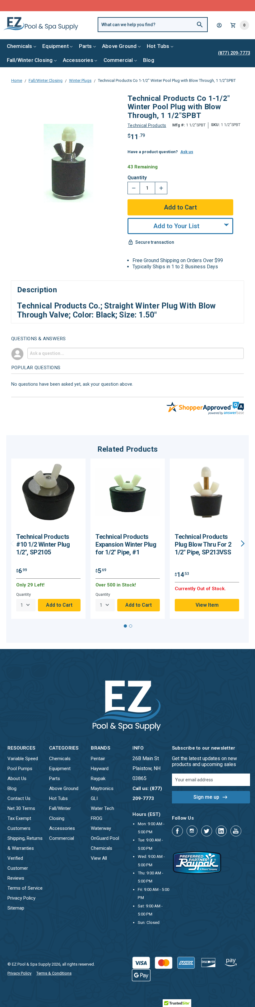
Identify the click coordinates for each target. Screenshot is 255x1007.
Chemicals (19, 46)
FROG (96, 818)
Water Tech (102, 808)
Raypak (98, 778)
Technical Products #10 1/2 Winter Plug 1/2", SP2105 (43, 544)
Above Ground (119, 46)
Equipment (55, 46)
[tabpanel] (48, 539)
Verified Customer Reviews (17, 868)
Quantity (137, 178)
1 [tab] (125, 626)
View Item (207, 605)
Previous (12, 543)
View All (99, 858)
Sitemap (15, 908)
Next (243, 543)
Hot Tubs (158, 46)
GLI (94, 798)
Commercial (118, 60)
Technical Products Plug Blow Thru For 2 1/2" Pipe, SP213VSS (203, 544)
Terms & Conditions (54, 973)
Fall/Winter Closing (30, 60)
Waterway (101, 828)
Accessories (78, 60)
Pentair (98, 758)
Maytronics (102, 788)
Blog (148, 60)
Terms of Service (25, 888)
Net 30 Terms (21, 808)
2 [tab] (130, 626)
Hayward (100, 768)
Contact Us (18, 798)
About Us (16, 778)
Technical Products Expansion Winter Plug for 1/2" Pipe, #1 (125, 544)
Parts (85, 46)
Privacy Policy (21, 898)
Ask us (186, 151)
